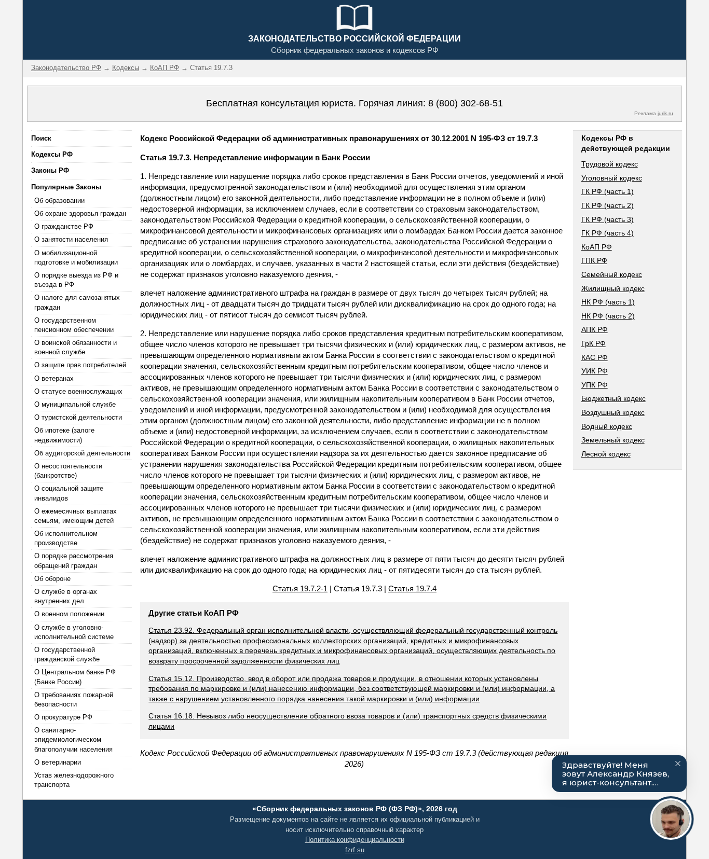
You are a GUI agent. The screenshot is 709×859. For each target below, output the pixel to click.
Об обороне (52, 579)
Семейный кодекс (611, 274)
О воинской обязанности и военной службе (75, 347)
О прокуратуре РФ (63, 717)
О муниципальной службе (75, 404)
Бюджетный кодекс (613, 398)
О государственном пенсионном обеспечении (74, 325)
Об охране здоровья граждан (80, 213)
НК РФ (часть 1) (608, 302)
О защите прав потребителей (80, 365)
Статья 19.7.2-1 (300, 588)
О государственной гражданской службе (67, 654)
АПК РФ (594, 329)
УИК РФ (594, 371)
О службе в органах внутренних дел (65, 596)
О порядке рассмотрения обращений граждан (73, 560)
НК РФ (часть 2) (608, 316)
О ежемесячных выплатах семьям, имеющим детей (75, 515)
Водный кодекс (606, 426)
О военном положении (69, 614)
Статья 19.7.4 (412, 588)
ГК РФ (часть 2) (607, 205)
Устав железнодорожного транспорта (74, 779)
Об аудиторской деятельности (82, 453)
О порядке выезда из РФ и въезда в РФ (76, 279)
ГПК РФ (594, 260)
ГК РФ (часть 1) (607, 191)
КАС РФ (594, 357)
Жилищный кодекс (613, 288)
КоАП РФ (596, 247)
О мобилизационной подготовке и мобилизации (76, 257)
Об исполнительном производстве (66, 538)
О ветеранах (54, 378)
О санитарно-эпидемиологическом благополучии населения (73, 739)
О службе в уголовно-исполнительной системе (74, 632)
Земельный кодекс (613, 440)
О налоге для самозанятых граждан (77, 302)
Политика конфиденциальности (354, 839)
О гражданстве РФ (63, 226)
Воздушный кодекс (613, 412)
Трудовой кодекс (609, 164)
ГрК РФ (593, 343)
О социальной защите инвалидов (68, 493)
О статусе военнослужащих (78, 391)
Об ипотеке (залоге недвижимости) (64, 435)
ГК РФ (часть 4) (607, 233)
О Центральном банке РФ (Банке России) (75, 676)
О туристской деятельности (78, 417)
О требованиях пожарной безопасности (73, 699)
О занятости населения (71, 239)
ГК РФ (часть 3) (607, 219)
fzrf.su (354, 850)
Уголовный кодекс (611, 178)
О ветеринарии (57, 762)
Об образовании (59, 200)
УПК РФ (594, 385)
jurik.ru (665, 113)
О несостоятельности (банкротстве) (68, 470)
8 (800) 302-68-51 (465, 103)
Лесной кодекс (606, 454)
